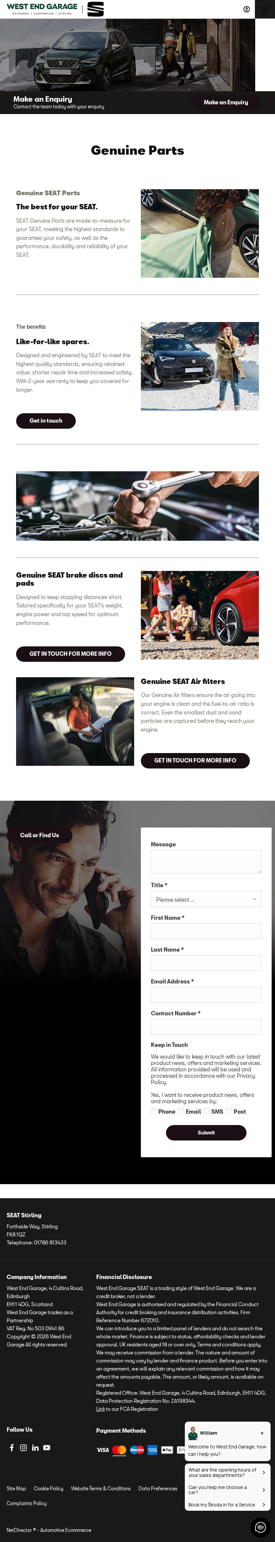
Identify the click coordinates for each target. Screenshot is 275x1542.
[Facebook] (12, 1448)
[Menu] (265, 9)
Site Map (16, 1488)
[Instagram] (23, 1448)
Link (100, 1409)
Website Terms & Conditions (101, 1488)
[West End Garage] (42, 9)
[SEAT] (95, 9)
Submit (206, 1132)
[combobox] (206, 899)
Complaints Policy (27, 1503)
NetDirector (20, 1530)
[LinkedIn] (35, 1448)
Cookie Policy (48, 1488)
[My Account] (247, 9)
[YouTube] (47, 1448)
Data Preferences (158, 1488)
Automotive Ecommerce (65, 1530)
